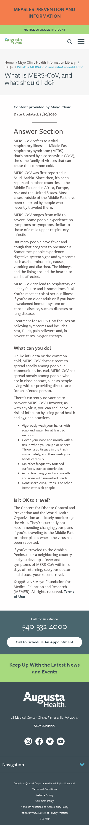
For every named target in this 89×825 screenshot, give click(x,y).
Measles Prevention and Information (44, 12)
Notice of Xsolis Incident (44, 29)
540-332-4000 (44, 626)
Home (9, 62)
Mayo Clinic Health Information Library (47, 62)
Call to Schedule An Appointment (44, 642)
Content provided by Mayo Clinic (42, 107)
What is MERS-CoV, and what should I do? (50, 66)
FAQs (9, 66)
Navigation (13, 764)
